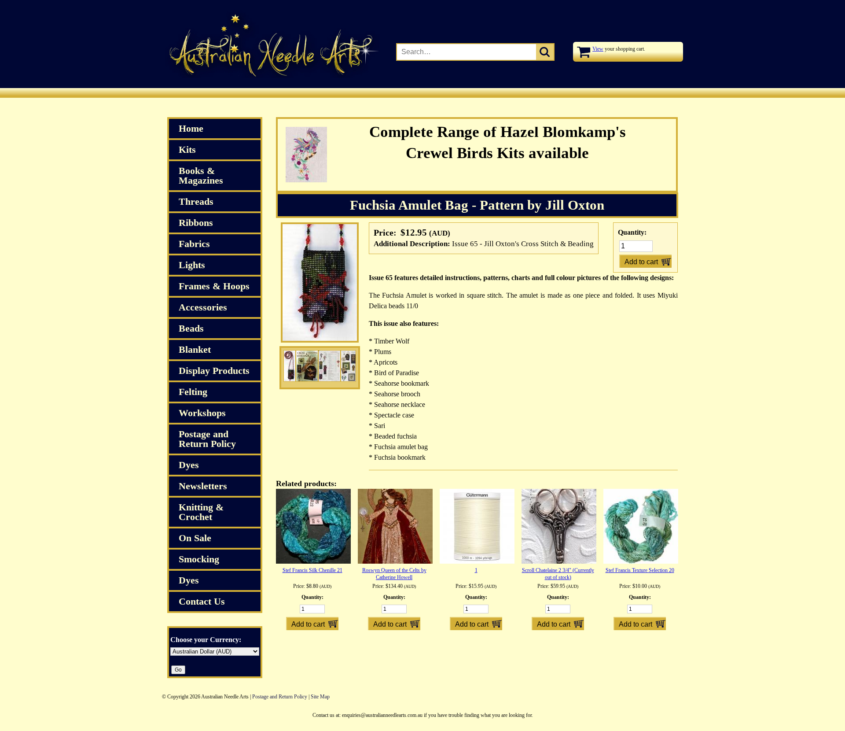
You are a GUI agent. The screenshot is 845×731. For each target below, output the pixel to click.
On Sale (195, 537)
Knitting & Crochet (201, 512)
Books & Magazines (201, 175)
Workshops (202, 412)
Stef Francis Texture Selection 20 (640, 570)
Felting (193, 391)
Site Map (320, 697)
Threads (196, 201)
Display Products (214, 370)
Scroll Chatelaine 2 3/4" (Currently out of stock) (558, 573)
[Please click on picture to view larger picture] (289, 367)
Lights (192, 264)
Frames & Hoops (214, 286)
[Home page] (271, 76)
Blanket (195, 349)
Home (191, 128)
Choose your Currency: (205, 639)
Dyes (189, 464)
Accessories (203, 307)
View (597, 49)
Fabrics (194, 243)
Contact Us (202, 601)
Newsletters (203, 485)
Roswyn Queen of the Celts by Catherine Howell (394, 573)
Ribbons (196, 222)
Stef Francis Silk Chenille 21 (312, 570)
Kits (187, 149)
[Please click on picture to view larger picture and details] (320, 341)
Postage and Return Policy (207, 438)
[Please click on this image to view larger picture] (329, 367)
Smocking (199, 559)
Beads (191, 328)
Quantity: (632, 232)
